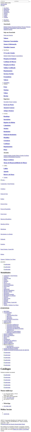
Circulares (7, 140)
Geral (5, 287)
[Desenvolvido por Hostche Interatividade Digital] (13, 424)
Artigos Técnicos (9, 111)
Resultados (7, 131)
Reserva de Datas (9, 174)
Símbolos (6, 29)
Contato (5, 177)
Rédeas (5, 303)
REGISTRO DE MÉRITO (10, 340)
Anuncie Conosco (9, 107)
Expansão (6, 281)
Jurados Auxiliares (24, 155)
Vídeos (6, 93)
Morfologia (6, 293)
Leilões (5, 16)
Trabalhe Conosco (9, 47)
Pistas (5, 149)
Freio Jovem (6, 286)
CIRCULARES (7, 322)
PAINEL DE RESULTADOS (11, 348)
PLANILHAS (10, 346)
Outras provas (7, 298)
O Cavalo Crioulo (9, 53)
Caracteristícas (19, 55)
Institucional (6, 9)
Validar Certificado (9, 68)
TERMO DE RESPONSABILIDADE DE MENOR (16, 350)
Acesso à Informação (10, 44)
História (5, 26)
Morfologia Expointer (9, 294)
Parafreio (6, 301)
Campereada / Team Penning (10, 275)
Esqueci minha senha (6, 2)
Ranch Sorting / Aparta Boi (10, 302)
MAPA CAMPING (8, 334)
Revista (6, 96)
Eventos (5, 14)
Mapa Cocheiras (9, 159)
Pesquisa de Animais (10, 59)
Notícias (6, 13)
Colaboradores (12, 28)
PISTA (5, 338)
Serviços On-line (9, 74)
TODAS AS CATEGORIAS (14, 331)
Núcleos (10, 29)
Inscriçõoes (7, 119)
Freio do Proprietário (8, 285)
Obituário (6, 297)
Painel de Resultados (10, 134)
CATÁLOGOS (7, 320)
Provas (9, 316)
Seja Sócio (6, 8)
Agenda (6, 171)
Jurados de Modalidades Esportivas (12, 157)
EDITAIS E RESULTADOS (14, 332)
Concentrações (12, 315)
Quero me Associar (8, 35)
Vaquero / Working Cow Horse (11, 305)
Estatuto (10, 26)
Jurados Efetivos (16, 155)
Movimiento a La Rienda (9, 295)
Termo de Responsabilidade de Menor (15, 163)
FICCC (5, 282)
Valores (6, 38)
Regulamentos (8, 71)
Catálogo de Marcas (10, 61)
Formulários (6, 12)
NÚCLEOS (6, 336)
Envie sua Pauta (9, 104)
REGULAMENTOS (9, 343)
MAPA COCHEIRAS (9, 335)
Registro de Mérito (9, 122)
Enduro (5, 279)
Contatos (6, 17)
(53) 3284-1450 (10, 397)
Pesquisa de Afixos (9, 65)
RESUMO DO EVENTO (13, 347)
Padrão (9, 55)
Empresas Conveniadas (11, 41)
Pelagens (13, 55)
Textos (10, 101)
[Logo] (3, 180)
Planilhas (6, 137)
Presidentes (6, 28)
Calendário (7, 125)
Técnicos (24, 26)
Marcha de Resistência (9, 290)
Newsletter (6, 101)
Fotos (5, 87)
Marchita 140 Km (8, 291)
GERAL (9, 314)
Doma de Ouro (7, 278)
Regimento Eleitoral (16, 26)
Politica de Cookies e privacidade (21, 429)
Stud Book (6, 10)
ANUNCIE (6, 414)
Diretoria (28, 26)
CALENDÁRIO (8, 312)
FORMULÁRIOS (8, 342)
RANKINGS (7, 339)
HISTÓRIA (6, 311)
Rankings (7, 116)
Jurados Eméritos (8, 155)
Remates (9, 318)
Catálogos (7, 143)
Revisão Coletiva (12, 319)
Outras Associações (21, 28)
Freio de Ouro (7, 283)
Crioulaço (6, 277)
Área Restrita (4, 4)
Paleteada (6, 299)
